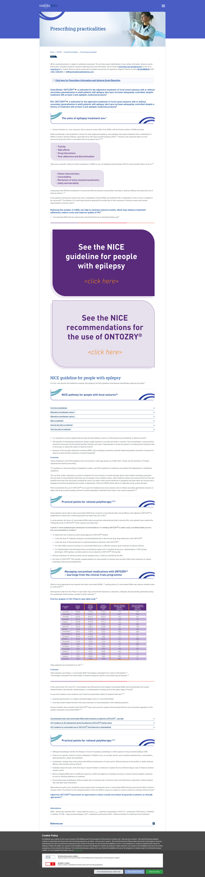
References (56, 823)
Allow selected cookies (134, 872)
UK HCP (59, 52)
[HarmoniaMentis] (49, 6)
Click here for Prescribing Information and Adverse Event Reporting (87, 80)
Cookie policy (78, 850)
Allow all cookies (154, 872)
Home (52, 52)
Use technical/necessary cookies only (108, 872)
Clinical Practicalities (71, 52)
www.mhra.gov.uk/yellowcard (130, 67)
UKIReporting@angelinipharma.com (80, 72)
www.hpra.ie (55, 69)
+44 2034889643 (142, 69)
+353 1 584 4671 (56, 72)
